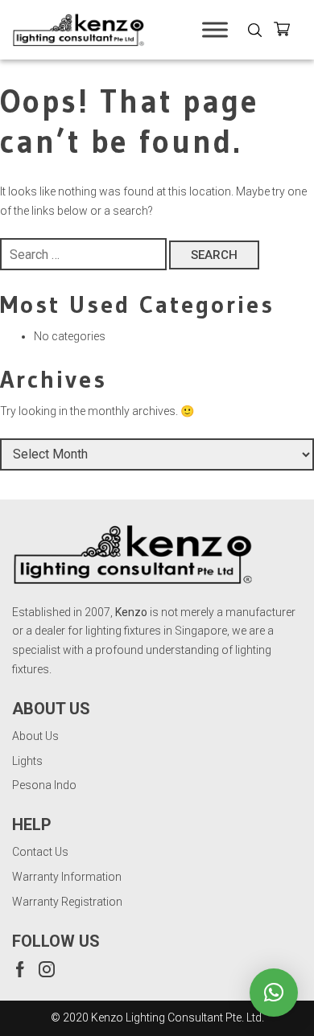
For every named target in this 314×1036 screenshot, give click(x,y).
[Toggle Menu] (215, 29)
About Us (35, 736)
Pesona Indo (44, 785)
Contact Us (40, 851)
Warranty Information (67, 876)
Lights (27, 760)
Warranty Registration (67, 901)
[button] (274, 992)
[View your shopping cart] (288, 32)
